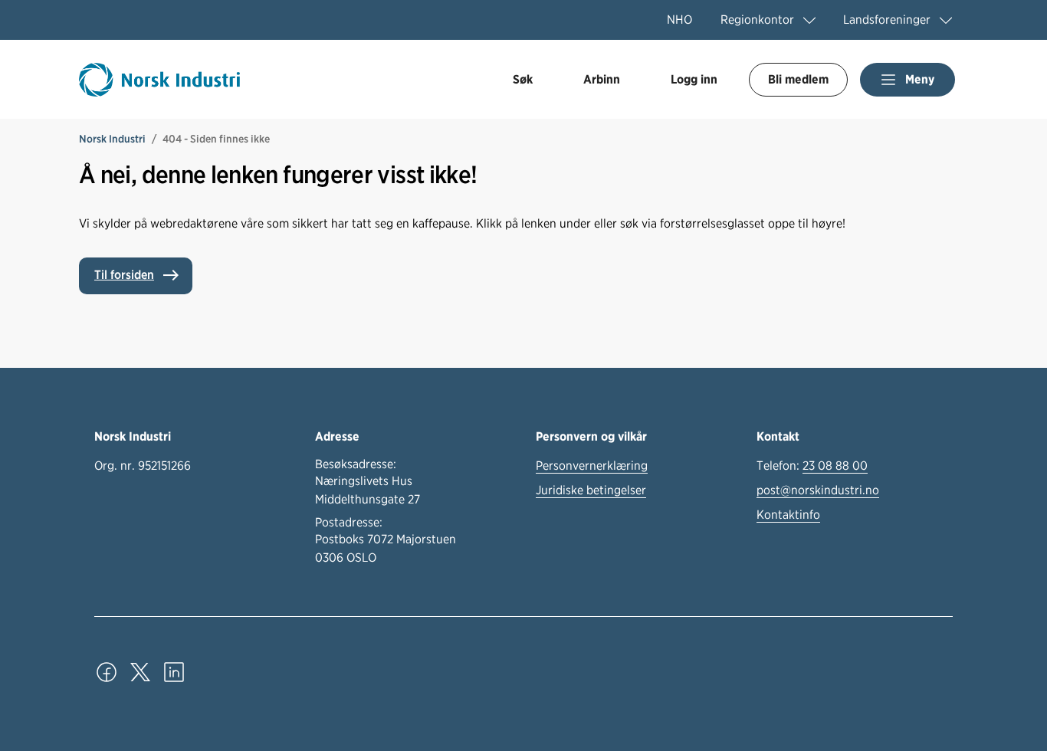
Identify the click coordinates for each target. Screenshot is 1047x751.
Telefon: (812, 465)
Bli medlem (798, 79)
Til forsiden (124, 274)
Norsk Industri (112, 139)
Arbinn (601, 79)
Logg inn (694, 79)
